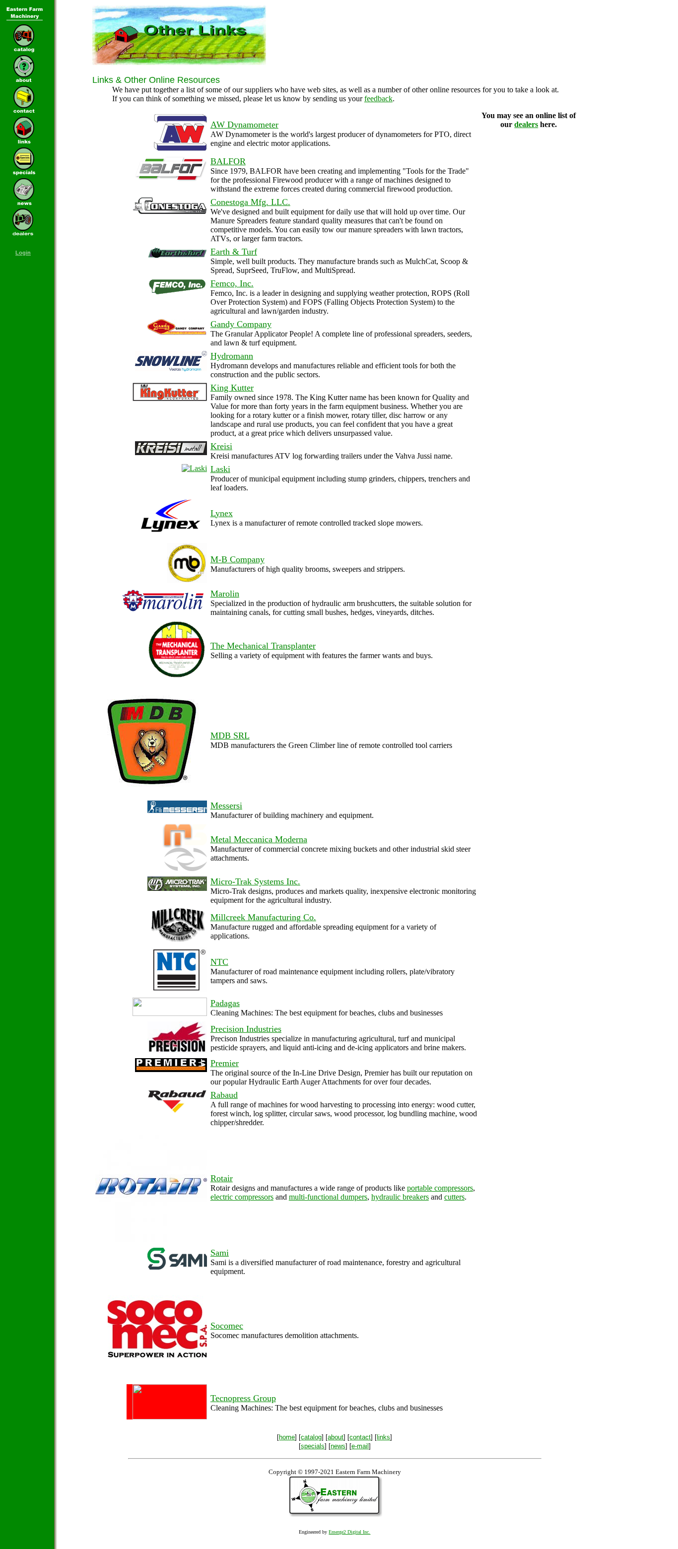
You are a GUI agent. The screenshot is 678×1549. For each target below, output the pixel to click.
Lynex (221, 513)
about (335, 1437)
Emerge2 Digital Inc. (349, 1532)
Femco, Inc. (232, 283)
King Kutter (232, 388)
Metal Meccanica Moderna (258, 839)
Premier (224, 1063)
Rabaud (224, 1095)
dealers (526, 124)
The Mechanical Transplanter (263, 646)
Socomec (226, 1326)
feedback (378, 98)
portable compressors (440, 1188)
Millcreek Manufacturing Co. (263, 917)
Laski (220, 469)
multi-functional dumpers (328, 1197)
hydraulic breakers (400, 1197)
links (383, 1437)
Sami (219, 1253)
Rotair (221, 1178)
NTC (219, 962)
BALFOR (228, 161)
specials (313, 1446)
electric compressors (241, 1197)
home (287, 1437)
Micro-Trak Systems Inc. (255, 881)
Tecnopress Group (243, 1398)
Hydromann (231, 356)
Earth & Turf (233, 252)
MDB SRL (230, 736)
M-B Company (237, 559)
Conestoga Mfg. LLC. (250, 202)
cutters (454, 1197)
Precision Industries (245, 1029)
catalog (311, 1437)
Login (23, 253)
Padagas (225, 1003)
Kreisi (221, 446)
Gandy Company (240, 324)
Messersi (226, 805)
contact (360, 1437)
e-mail (360, 1446)
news (338, 1446)
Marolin (224, 594)
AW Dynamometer (244, 125)
